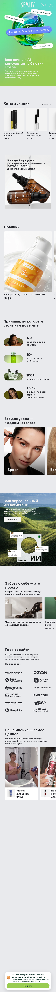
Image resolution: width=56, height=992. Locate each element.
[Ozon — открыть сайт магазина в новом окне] (40, 673)
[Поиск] (43, 5)
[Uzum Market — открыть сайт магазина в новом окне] (41, 710)
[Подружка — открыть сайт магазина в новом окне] (13, 688)
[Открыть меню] (4, 5)
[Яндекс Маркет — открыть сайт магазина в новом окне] (13, 680)
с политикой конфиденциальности (26, 981)
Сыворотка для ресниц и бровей (33, 134)
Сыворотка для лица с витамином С (25, 294)
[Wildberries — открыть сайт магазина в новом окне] (13, 673)
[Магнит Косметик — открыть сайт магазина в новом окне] (13, 695)
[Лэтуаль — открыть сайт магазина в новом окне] (42, 688)
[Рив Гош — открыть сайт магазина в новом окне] (41, 695)
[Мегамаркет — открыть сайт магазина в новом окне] (40, 703)
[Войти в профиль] (51, 5)
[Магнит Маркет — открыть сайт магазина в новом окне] (13, 703)
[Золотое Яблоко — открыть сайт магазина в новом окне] (41, 680)
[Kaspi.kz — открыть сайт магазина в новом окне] (13, 710)
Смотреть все (46, 105)
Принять (28, 985)
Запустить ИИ (12, 519)
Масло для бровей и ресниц (13, 134)
